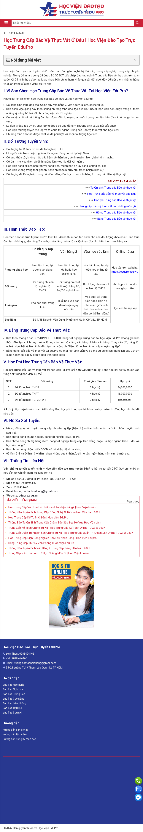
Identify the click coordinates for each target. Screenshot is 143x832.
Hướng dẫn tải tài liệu (15, 734)
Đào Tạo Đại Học (12, 707)
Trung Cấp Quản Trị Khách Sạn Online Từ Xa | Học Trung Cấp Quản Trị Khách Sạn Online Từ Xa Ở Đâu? (70, 532)
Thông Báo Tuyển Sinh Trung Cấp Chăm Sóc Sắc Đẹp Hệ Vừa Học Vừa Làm (54, 522)
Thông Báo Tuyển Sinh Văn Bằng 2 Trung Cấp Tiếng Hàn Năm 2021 (49, 548)
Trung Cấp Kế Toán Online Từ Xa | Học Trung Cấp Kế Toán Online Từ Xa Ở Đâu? (56, 527)
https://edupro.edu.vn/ (125, 271)
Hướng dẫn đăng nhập (15, 729)
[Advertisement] (71, 782)
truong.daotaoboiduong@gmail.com (36, 491)
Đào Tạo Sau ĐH (12, 712)
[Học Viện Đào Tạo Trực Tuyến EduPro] (71, 9)
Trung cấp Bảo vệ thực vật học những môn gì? (108, 206)
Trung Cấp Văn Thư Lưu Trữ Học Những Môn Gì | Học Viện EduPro (48, 553)
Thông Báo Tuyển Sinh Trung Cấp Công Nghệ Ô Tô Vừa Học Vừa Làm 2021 (54, 512)
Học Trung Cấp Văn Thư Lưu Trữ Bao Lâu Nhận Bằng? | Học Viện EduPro (52, 507)
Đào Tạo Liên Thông (14, 703)
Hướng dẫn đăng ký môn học (19, 739)
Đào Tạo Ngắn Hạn (13, 689)
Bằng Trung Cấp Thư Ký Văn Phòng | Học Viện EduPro (41, 543)
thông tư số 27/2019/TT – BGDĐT (40, 338)
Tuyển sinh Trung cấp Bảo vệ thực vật (113, 187)
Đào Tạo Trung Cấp (14, 694)
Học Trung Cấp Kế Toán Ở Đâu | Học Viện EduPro (38, 517)
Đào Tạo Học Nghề (13, 684)
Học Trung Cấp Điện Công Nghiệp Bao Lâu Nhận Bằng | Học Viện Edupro (52, 538)
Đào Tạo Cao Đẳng (13, 698)
